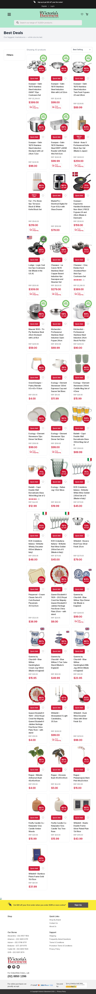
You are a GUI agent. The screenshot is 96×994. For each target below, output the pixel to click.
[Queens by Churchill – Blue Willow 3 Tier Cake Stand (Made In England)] (59, 637)
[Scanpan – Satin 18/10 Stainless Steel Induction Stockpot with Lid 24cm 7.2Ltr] (37, 123)
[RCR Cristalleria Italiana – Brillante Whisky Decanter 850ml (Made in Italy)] (37, 522)
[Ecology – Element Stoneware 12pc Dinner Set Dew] (59, 414)
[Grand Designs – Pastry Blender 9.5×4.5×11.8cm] (37, 363)
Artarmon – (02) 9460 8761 (18, 939)
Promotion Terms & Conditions (61, 946)
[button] (43, 78)
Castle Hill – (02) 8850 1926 (18, 949)
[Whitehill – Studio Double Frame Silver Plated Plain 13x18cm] (82, 804)
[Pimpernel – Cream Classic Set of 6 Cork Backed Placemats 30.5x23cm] (37, 575)
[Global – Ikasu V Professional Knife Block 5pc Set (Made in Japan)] (82, 123)
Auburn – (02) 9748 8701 (17, 942)
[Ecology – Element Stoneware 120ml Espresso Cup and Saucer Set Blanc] (59, 363)
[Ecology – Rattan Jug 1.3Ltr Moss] (59, 468)
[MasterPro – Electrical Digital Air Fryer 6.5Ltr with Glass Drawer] (59, 182)
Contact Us (53, 923)
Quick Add (34, 78)
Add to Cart (79, 137)
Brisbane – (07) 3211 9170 (17, 946)
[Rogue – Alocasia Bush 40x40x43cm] (59, 756)
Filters (10, 55)
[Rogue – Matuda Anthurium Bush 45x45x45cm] (37, 756)
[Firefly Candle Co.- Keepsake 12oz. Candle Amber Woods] (37, 804)
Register (44, 6)
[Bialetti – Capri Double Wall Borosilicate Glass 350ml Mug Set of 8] (82, 414)
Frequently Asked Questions (60, 939)
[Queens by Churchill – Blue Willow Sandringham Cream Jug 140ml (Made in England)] (37, 637)
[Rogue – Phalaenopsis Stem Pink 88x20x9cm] (82, 756)
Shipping (52, 936)
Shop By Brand (55, 920)
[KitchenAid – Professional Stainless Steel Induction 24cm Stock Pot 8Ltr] (82, 310)
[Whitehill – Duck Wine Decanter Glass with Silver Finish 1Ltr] (82, 694)
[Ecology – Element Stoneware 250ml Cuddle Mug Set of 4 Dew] (82, 363)
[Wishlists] (82, 14)
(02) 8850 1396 (17, 976)
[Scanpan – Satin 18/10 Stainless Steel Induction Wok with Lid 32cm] (59, 65)
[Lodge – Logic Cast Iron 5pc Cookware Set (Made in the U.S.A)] (37, 246)
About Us (52, 926)
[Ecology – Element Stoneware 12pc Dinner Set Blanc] (37, 414)
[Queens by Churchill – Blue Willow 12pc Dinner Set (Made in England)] (82, 575)
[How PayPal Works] (76, 984)
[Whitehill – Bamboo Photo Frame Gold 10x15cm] (37, 854)
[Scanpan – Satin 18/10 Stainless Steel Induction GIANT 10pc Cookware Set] (37, 65)
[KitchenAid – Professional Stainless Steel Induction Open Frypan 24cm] (59, 310)
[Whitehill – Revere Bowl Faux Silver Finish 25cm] (82, 522)
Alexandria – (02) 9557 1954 (18, 936)
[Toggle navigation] (9, 14)
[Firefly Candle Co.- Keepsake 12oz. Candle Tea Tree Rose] (59, 804)
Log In (52, 6)
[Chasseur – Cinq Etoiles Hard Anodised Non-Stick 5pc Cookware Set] (82, 246)
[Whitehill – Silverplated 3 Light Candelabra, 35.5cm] (59, 694)
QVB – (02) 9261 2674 (16, 952)
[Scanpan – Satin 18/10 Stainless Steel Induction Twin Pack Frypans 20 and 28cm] (82, 65)
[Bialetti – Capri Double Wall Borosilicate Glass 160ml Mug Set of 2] (37, 468)
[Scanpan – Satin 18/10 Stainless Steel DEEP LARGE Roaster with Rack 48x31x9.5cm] (59, 123)
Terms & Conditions (56, 942)
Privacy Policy (54, 949)
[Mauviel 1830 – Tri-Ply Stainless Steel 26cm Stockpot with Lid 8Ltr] (37, 310)
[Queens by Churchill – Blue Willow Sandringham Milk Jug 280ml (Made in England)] (82, 637)
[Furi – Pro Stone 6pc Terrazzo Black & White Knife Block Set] (37, 182)
